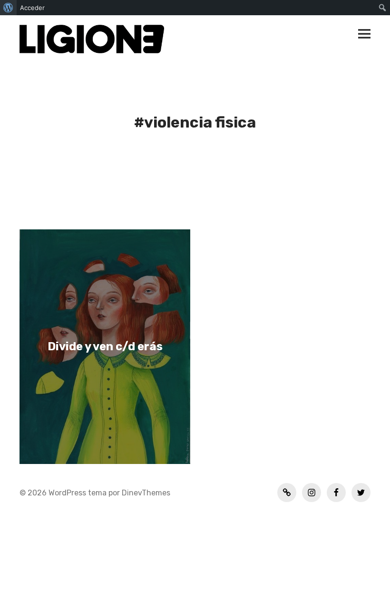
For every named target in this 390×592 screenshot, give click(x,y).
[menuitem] (8, 7)
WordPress (67, 492)
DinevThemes (145, 492)
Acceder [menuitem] (32, 7)
